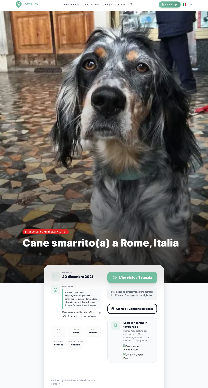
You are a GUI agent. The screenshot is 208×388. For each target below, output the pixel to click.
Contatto (120, 4)
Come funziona (91, 4)
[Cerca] (131, 4)
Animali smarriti (71, 4)
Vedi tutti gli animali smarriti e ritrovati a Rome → (73, 382)
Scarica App (171, 4)
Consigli (107, 4)
